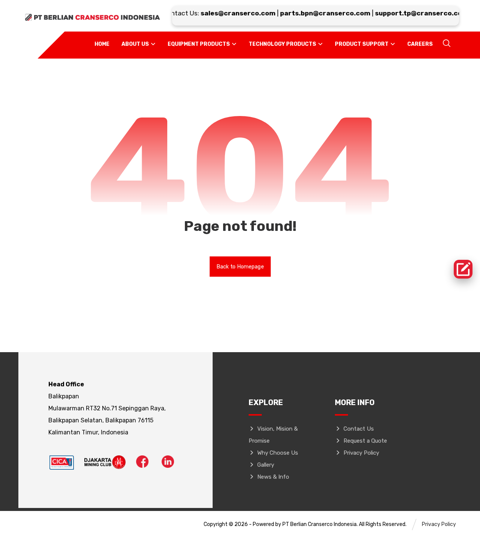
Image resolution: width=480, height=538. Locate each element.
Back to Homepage (240, 266)
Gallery (265, 464)
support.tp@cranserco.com (415, 13)
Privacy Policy (361, 452)
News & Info (273, 476)
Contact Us (359, 428)
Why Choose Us (277, 452)
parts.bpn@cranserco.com (319, 13)
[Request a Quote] (463, 269)
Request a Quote (365, 440)
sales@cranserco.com (232, 13)
